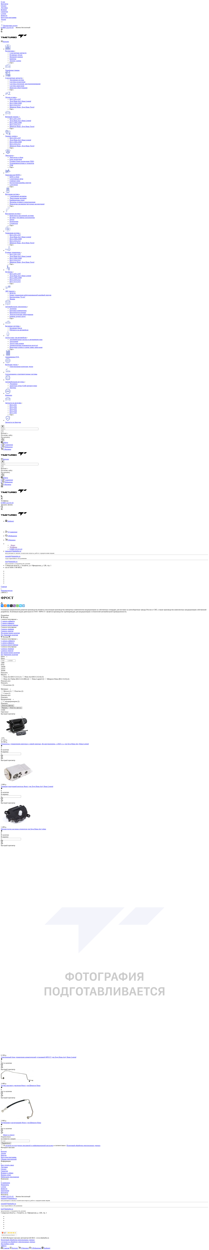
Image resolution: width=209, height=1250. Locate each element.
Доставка (4, 1167)
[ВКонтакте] (2, 605)
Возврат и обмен (7, 1173)
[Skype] (20, 605)
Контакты (4, 1192)
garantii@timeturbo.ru (12, 556)
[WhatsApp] (17, 605)
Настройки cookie (7, 1244)
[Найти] (3, 439)
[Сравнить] (2, 758)
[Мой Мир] (8, 605)
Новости (4, 1189)
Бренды (4, 1155)
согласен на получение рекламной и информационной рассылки (29, 1145)
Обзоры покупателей (9, 1159)
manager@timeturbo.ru (13, 551)
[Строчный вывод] (2, 710)
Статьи (3, 1187)
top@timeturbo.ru (11, 561)
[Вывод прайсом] (4, 710)
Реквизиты (5, 1185)
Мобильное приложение (10, 1177)
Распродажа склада (10, 25)
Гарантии (4, 1171)
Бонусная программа (8, 1157)
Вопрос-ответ (6, 1175)
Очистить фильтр (15, 708)
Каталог (4, 1151)
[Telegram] (23, 605)
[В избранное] (2, 756)
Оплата (3, 1169)
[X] (11, 605)
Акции (3, 1153)
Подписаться (6, 1143)
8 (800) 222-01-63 (7, 27)
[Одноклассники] (5, 605)
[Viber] (14, 605)
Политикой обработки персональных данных (83, 1145)
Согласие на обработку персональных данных (18, 1242)
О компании (5, 1183)
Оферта (3, 1246)
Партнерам (5, 1191)
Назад (12, 545)
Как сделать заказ (7, 1165)
